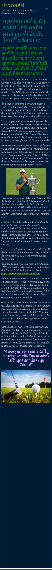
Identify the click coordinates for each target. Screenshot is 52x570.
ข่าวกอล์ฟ (12, 5)
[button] (46, 8)
